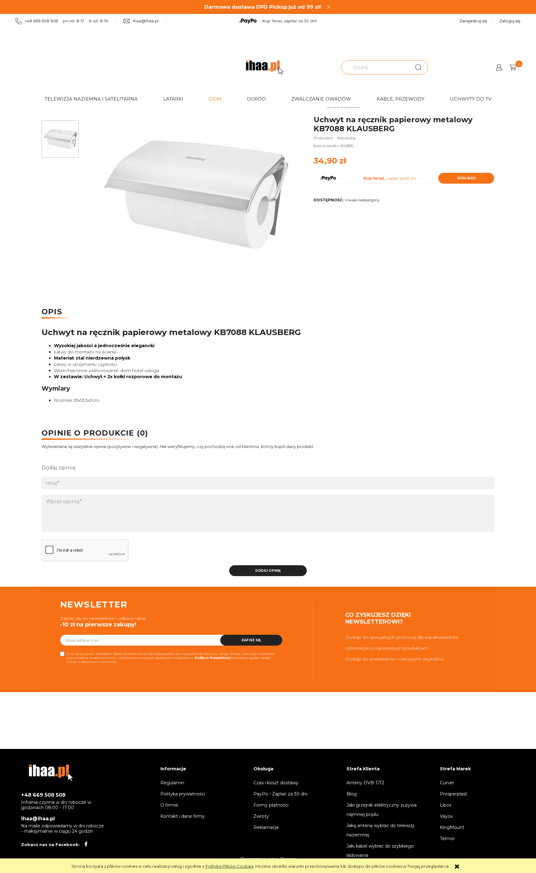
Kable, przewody (400, 99)
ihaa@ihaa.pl (146, 20)
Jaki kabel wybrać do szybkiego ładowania (380, 850)
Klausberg (346, 138)
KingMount (452, 827)
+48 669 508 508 (43, 795)
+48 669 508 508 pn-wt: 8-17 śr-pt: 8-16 (66, 20)
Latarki (173, 99)
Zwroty (261, 816)
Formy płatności (270, 805)
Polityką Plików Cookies (229, 866)
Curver (447, 783)
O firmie (169, 805)
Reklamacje (266, 827)
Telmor (447, 838)
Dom (215, 99)
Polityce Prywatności (212, 658)
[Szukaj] (418, 67)
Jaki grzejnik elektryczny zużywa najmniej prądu (381, 809)
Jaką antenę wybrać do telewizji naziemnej (380, 830)
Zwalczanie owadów (321, 99)
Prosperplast (453, 794)
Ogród (256, 99)
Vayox (446, 816)
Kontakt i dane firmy (182, 816)
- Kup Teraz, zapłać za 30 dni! (288, 20)
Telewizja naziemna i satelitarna (91, 99)
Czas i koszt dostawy (275, 783)
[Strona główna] (264, 67)
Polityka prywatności (182, 794)
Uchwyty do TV (470, 99)
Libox (445, 805)
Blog (351, 794)
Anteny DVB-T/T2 (365, 783)
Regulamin (172, 783)
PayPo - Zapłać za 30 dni (280, 794)
